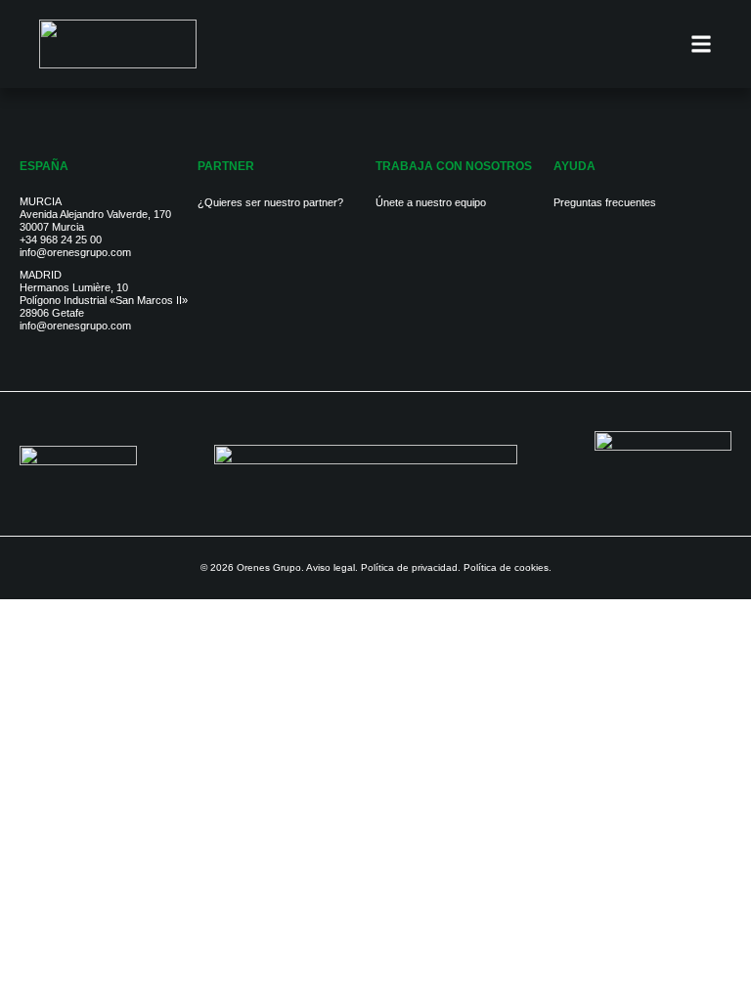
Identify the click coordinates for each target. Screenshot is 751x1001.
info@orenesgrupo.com (75, 252)
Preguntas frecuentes (604, 202)
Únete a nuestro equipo (431, 202)
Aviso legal (330, 567)
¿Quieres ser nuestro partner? (270, 202)
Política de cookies (506, 567)
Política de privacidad (409, 567)
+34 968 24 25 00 (61, 239)
